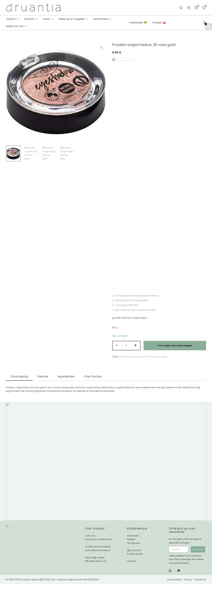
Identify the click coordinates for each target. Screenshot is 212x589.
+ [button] (135, 345)
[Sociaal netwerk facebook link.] (179, 570)
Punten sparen (135, 553)
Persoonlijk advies (95, 557)
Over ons (90, 535)
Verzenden (133, 535)
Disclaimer (200, 579)
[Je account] (189, 8)
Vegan (163, 356)
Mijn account (134, 550)
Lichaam (29, 19)
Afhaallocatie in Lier (95, 561)
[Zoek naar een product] (181, 8)
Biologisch (136, 356)
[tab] (19, 377)
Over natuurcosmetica (97, 550)
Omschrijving (19, 376)
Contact (131, 561)
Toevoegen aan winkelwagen (174, 345)
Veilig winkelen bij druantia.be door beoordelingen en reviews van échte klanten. (186, 559)
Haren (46, 19)
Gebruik (42, 376)
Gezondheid (100, 19)
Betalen (131, 539)
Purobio (154, 356)
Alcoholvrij (124, 356)
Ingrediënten (66, 376)
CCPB (146, 356)
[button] (101, 48)
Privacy (188, 579)
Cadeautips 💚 (138, 22)
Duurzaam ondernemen (98, 539)
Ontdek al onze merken (98, 546)
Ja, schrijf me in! (198, 549)
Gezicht (11, 19)
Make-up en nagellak (71, 19)
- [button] (117, 345)
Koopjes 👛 (159, 22)
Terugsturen (133, 543)
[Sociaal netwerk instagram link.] (170, 570)
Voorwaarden (174, 579)
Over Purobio (93, 376)
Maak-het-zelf (14, 26)
